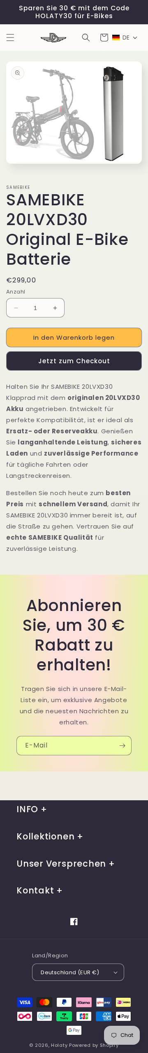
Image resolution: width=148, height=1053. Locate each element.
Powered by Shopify (94, 1045)
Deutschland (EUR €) (70, 972)
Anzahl (15, 292)
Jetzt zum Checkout (74, 361)
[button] (10, 37)
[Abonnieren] (122, 745)
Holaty (59, 1045)
